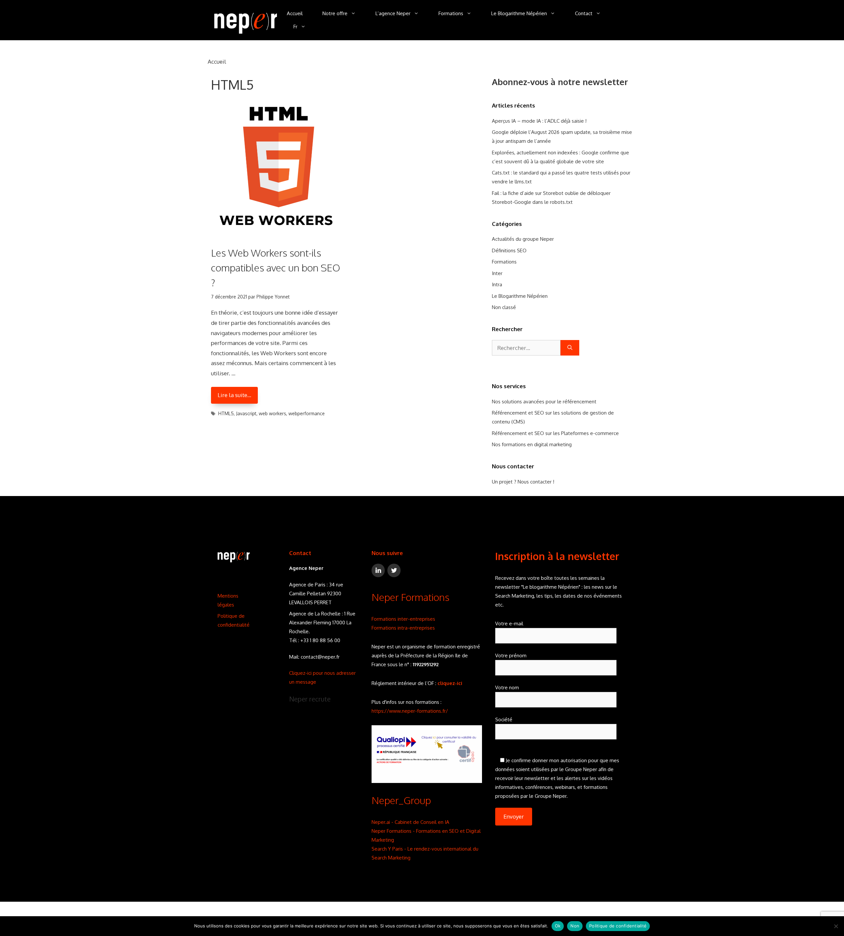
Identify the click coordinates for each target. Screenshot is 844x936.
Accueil (295, 13)
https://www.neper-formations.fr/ (410, 711)
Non (574, 925)
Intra (497, 284)
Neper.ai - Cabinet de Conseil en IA (410, 822)
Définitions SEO (509, 250)
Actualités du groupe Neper (523, 239)
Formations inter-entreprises (403, 619)
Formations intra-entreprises (403, 628)
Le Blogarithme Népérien (519, 13)
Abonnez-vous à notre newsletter (560, 81)
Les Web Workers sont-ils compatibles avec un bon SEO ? (275, 267)
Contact (583, 13)
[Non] (835, 926)
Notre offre (334, 13)
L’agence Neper (393, 13)
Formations (450, 13)
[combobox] (526, 348)
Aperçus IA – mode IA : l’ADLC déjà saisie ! (539, 121)
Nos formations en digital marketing (532, 444)
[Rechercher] (569, 348)
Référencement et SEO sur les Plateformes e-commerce (555, 433)
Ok (558, 925)
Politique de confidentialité (618, 925)
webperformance (306, 413)
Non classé (504, 307)
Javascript (246, 413)
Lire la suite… (234, 394)
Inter (497, 273)
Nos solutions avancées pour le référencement (544, 401)
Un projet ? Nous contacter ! (523, 482)
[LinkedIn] (378, 570)
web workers (272, 413)
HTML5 (226, 413)
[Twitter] (394, 570)
